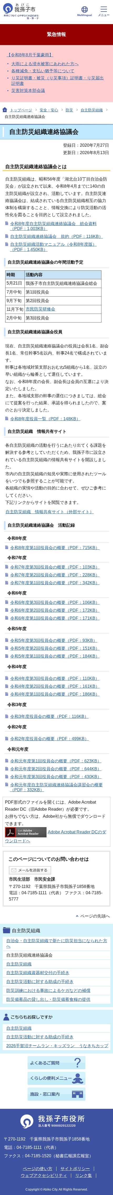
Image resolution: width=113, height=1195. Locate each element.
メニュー (104, 15)
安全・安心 (49, 110)
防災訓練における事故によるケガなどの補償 (48, 990)
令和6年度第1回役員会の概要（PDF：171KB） (55, 618)
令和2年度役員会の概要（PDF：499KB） (49, 738)
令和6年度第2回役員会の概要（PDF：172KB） (55, 610)
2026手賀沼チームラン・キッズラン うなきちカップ (57, 1046)
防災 (69, 110)
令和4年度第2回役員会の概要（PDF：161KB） (55, 686)
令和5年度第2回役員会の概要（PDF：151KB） (55, 648)
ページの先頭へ (95, 916)
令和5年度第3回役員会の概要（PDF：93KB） (53, 640)
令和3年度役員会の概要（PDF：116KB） (49, 716)
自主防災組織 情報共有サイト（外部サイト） (50, 512)
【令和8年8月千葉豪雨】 (30, 55)
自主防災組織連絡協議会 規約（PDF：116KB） (56, 236)
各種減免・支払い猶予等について (42, 71)
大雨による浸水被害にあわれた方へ (45, 64)
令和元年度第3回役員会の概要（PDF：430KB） (55, 776)
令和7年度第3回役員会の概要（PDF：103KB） (55, 567)
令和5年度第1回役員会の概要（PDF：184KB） (55, 656)
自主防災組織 (92, 110)
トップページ (21, 110)
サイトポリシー (75, 1168)
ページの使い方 (37, 1168)
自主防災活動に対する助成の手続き (40, 981)
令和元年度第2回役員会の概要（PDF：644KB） (55, 769)
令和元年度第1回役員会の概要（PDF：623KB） (55, 761)
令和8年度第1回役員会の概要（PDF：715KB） (55, 547)
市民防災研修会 (40, 309)
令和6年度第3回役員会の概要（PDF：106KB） (55, 602)
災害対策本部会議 (28, 90)
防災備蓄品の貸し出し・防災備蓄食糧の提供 (48, 999)
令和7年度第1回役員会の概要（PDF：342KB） (55, 583)
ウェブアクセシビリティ (44, 1175)
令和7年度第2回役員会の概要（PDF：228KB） (55, 575)
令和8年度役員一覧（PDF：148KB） (45, 419)
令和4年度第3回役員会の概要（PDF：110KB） (54, 678)
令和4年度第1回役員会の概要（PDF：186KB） (55, 694)
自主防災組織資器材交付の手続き (37, 972)
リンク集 (83, 1175)
